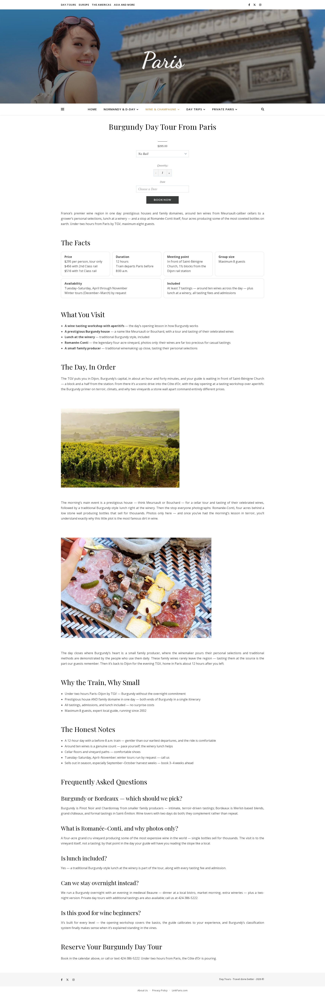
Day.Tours (68, 4)
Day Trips (194, 109)
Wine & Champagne (160, 109)
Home (92, 109)
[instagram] (260, 4)
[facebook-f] (249, 4)
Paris (162, 60)
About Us (142, 990)
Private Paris (223, 109)
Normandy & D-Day (119, 109)
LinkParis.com (180, 990)
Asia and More (124, 4)
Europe (84, 4)
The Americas (101, 4)
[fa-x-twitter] (254, 4)
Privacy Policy (160, 990)
